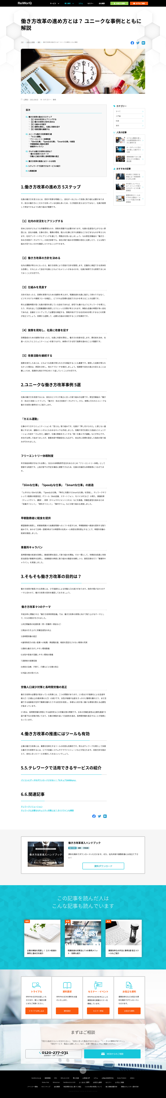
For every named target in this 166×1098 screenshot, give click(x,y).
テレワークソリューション (32, 806)
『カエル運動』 (36, 136)
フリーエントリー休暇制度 (40, 139)
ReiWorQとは (36, 1078)
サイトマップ (45, 1087)
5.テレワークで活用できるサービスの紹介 (44, 166)
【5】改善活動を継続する (40, 129)
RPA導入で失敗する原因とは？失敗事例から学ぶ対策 (133, 176)
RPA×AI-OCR (65, 1078)
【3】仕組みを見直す (38, 124)
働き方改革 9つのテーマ (39, 154)
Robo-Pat (45, 1082)
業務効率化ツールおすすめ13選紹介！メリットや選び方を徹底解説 (133, 198)
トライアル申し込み (36, 1011)
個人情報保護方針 (111, 1087)
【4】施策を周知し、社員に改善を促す (45, 126)
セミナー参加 (98, 1011)
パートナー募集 (32, 1087)
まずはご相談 (119, 1082)
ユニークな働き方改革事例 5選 (40, 134)
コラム (80, 3)
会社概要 (102, 3)
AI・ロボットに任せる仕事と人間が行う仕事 (134, 149)
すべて (118, 111)
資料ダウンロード (103, 866)
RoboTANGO (121, 1078)
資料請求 (67, 1011)
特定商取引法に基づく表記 (72, 1087)
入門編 (118, 116)
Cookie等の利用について (93, 1087)
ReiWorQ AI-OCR (69, 1082)
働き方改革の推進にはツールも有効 (42, 161)
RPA (55, 1078)
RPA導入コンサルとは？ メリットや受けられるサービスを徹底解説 (133, 187)
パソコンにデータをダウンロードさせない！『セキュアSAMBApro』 (49, 780)
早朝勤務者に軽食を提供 (39, 144)
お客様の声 (86, 1078)
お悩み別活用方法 (107, 1078)
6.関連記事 (33, 171)
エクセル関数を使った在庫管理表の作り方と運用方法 (134, 140)
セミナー (90, 3)
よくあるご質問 (84, 1082)
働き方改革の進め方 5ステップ (40, 117)
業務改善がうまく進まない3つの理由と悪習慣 (134, 159)
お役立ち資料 (129, 1011)
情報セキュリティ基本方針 (130, 1087)
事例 (39, 42)
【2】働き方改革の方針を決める (42, 122)
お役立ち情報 (31, 42)
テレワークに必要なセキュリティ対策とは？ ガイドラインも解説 (47, 810)
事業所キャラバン (37, 146)
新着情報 (48, 1078)
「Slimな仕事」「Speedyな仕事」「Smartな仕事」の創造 (52, 141)
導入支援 (76, 1078)
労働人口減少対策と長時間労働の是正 (44, 156)
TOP (22, 42)
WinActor (56, 1082)
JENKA (132, 1078)
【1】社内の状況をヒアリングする (43, 119)
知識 (117, 121)
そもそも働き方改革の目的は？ (40, 151)
